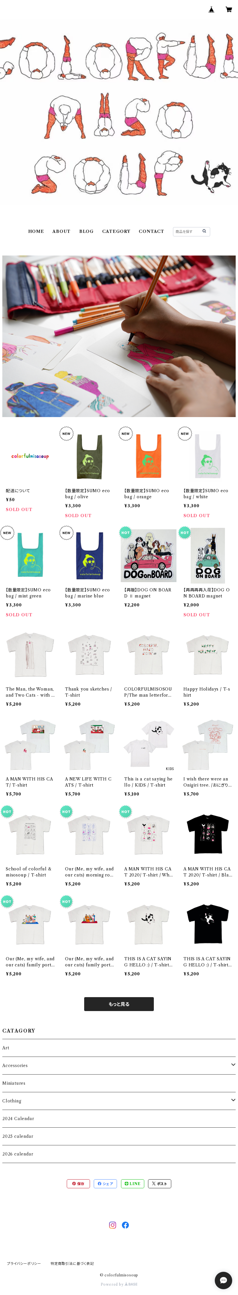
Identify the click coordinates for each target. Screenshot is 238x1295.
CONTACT (151, 231)
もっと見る (119, 1004)
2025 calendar (17, 1136)
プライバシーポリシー (24, 1263)
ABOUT (62, 231)
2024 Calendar (18, 1118)
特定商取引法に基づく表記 (72, 1263)
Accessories (15, 1065)
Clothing (11, 1101)
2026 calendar (17, 1154)
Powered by (113, 1284)
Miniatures (14, 1083)
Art (5, 1048)
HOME (36, 231)
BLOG (86, 231)
